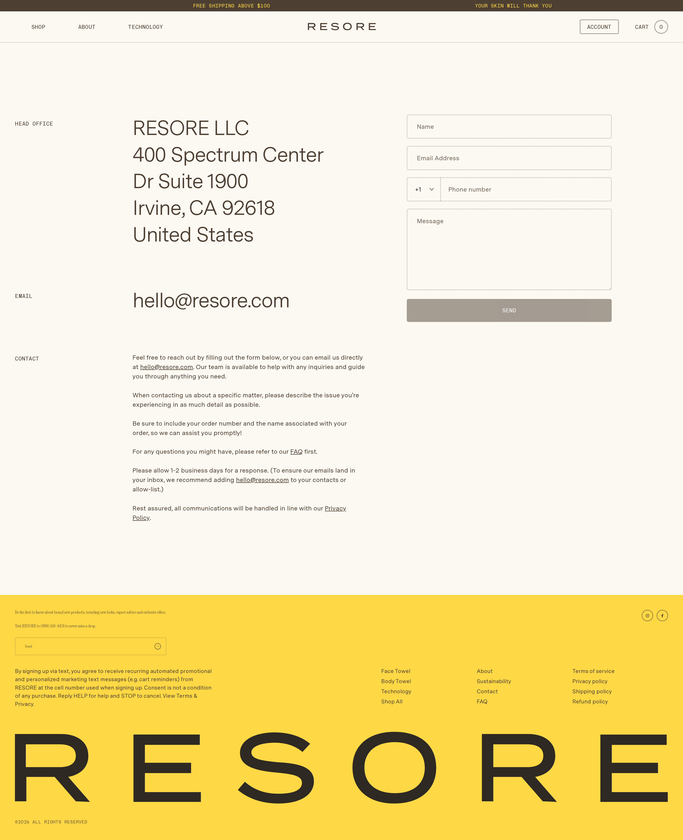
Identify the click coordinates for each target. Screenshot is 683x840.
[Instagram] (647, 615)
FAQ (296, 451)
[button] (651, 27)
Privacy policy (589, 681)
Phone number (469, 189)
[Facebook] (662, 615)
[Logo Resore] (342, 27)
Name (424, 127)
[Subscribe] (158, 646)
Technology (396, 691)
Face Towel (395, 671)
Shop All (392, 701)
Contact (487, 691)
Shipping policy (592, 691)
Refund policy (590, 701)
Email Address (439, 158)
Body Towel (396, 681)
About (485, 671)
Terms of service (593, 671)
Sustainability (494, 681)
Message (429, 221)
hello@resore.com (211, 300)
